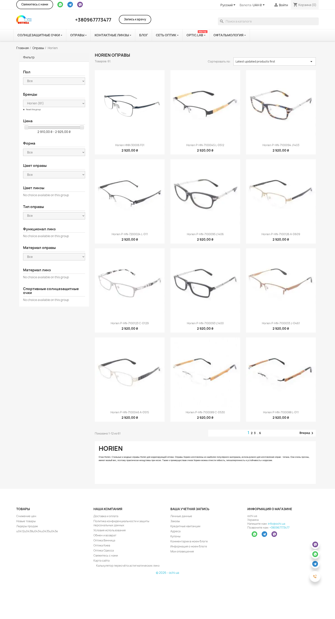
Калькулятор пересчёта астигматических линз (127, 565)
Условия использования (109, 530)
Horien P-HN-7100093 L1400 (205, 323)
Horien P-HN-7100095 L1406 (205, 234)
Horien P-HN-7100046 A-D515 (130, 412)
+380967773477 (279, 527)
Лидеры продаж (27, 526)
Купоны (175, 536)
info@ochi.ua (276, 523)
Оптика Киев (101, 545)
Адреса (175, 531)
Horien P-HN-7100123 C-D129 (130, 323)
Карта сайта (101, 560)
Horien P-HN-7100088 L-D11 (281, 412)
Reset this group (33, 109)
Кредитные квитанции (185, 526)
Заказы (175, 521)
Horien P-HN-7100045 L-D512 (205, 145)
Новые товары (26, 521)
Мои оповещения (182, 551)
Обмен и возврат (104, 535)
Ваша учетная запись (189, 509)
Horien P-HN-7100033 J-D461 (281, 323)
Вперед (307, 433)
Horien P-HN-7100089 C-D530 (205, 412)
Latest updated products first (275, 61)
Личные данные (181, 516)
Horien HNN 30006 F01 (129, 145)
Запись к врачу (135, 19)
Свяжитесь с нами (34, 4)
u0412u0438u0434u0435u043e (37, 531)
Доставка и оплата (105, 516)
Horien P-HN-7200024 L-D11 (130, 234)
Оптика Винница (104, 540)
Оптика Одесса (103, 550)
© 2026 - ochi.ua (167, 573)
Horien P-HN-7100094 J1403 (280, 145)
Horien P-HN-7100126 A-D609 (281, 234)
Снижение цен (26, 516)
